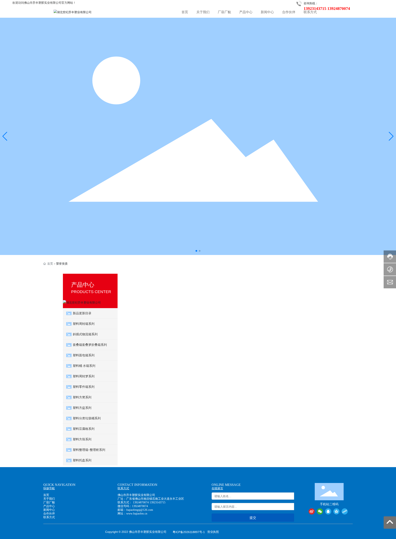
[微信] (320, 511)
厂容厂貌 (49, 502)
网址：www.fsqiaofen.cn (132, 513)
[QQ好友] (328, 511)
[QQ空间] (336, 511)
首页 (46, 495)
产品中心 (49, 506)
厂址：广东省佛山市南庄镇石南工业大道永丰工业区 (151, 498)
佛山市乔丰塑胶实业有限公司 (136, 495)
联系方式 (49, 517)
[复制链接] (345, 511)
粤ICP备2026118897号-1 (189, 532)
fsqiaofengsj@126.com (139, 509)
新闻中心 (49, 509)
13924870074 (141, 502)
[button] (196, 251)
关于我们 (49, 498)
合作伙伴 (49, 513)
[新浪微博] (312, 511)
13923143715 (157, 502)
